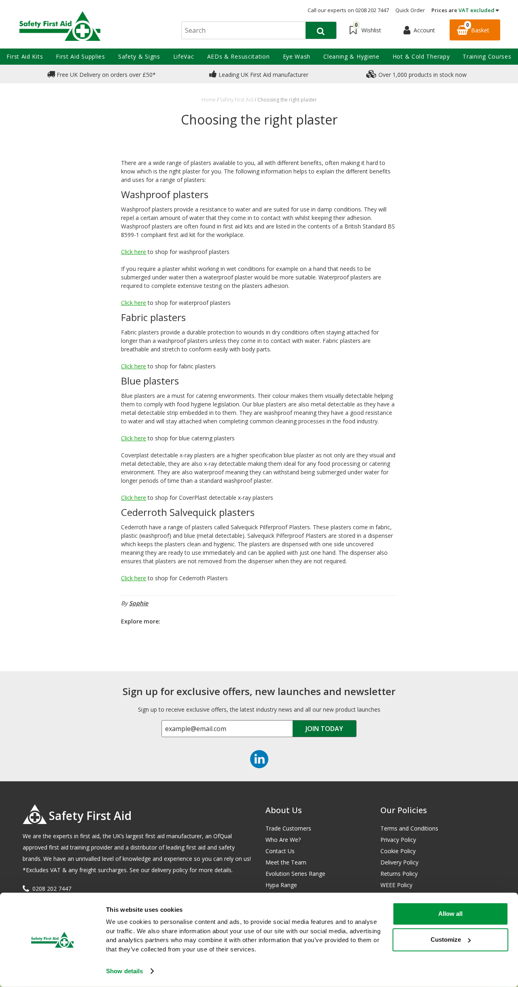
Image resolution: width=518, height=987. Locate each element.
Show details (124, 971)
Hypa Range (281, 885)
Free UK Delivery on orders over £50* (105, 74)
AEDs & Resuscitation (238, 56)
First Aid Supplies (80, 56)
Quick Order (410, 10)
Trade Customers (288, 828)
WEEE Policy (396, 885)
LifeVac (183, 56)
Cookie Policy (398, 851)
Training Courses (487, 56)
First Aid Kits (24, 56)
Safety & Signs (139, 56)
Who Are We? (283, 839)
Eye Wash (297, 56)
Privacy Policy (398, 839)
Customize (446, 939)
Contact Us (280, 851)
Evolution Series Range (295, 873)
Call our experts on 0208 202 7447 (348, 10)
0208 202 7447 (51, 888)
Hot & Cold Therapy (421, 56)
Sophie (138, 603)
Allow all (450, 913)
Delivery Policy (399, 862)
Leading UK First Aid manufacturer (262, 74)
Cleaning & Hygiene (351, 56)
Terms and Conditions (409, 828)
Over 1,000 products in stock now (422, 74)
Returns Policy (399, 873)
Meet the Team (285, 862)
